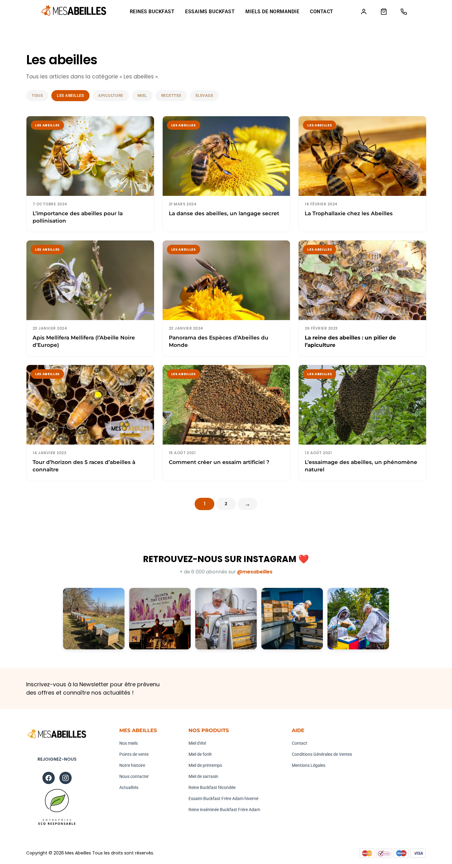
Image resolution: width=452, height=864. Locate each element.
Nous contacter (134, 776)
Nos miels (128, 743)
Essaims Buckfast (210, 11)
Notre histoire (132, 765)
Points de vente (134, 754)
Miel (142, 95)
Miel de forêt (200, 754)
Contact (321, 11)
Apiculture (110, 95)
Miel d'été (197, 743)
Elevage (204, 95)
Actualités (128, 787)
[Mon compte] (364, 11)
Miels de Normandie (272, 11)
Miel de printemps (205, 765)
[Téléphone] (403, 11)
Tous (37, 95)
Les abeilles (70, 95)
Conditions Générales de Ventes (322, 754)
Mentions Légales (308, 765)
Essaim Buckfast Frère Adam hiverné (223, 798)
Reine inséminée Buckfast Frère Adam (224, 809)
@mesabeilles (254, 571)
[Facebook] (48, 778)
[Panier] (384, 11)
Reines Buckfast (152, 11)
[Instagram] (65, 778)
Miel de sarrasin (203, 776)
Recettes (171, 95)
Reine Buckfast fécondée (212, 787)
